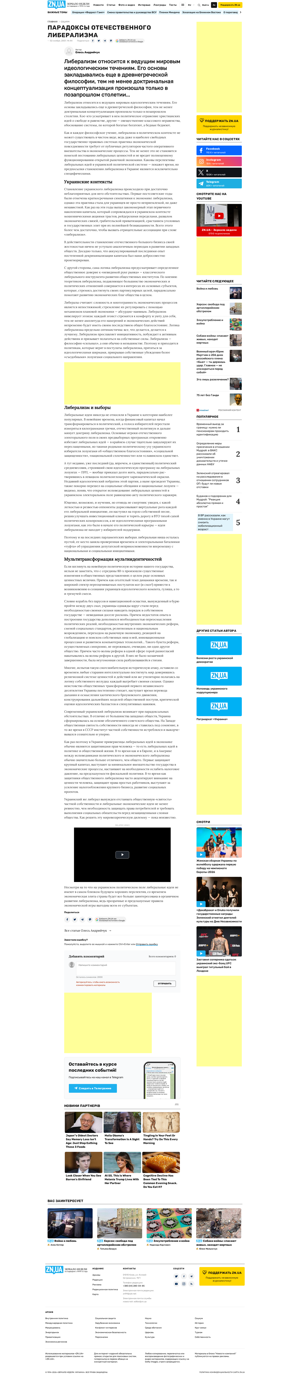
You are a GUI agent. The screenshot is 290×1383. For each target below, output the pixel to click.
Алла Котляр (57, 1245)
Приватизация (52, 1337)
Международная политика (58, 1323)
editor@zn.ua (140, 1301)
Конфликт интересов (106, 1327)
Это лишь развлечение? (213, 379)
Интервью (144, 4)
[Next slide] (240, 12)
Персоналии (101, 1337)
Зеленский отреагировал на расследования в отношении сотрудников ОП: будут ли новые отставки (213, 480)
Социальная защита (105, 1318)
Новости (98, 4)
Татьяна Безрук (108, 1249)
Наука (148, 1318)
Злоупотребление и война (210, 321)
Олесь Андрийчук (87, 52)
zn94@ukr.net (129, 1293)
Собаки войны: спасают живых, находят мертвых (213, 339)
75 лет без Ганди (208, 395)
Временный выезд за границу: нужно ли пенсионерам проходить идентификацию (213, 429)
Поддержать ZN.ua (230, 5)
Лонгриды (159, 4)
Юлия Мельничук (208, 1249)
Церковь (149, 1332)
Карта (95, 1294)
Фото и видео (126, 4)
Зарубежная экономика (107, 1323)
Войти (205, 5)
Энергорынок (52, 1332)
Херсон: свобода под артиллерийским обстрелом (211, 308)
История (199, 1323)
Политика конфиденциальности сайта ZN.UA (222, 1372)
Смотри (203, 822)
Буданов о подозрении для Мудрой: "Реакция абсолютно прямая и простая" (214, 501)
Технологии (151, 1323)
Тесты (173, 4)
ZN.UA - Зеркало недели (219, 230)
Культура (150, 1337)
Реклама (96, 1284)
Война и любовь (207, 288)
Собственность (203, 1337)
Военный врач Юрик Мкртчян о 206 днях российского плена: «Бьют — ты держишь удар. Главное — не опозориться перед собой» (211, 362)
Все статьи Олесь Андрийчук (85, 930)
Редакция (97, 1280)
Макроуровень (52, 1327)
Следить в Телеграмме (95, 1088)
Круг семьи (200, 1327)
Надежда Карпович (160, 1245)
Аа (214, 5)
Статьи (111, 4)
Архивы (96, 1275)
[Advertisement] (122, 383)
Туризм (198, 1332)
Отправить (165, 983)
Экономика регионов (56, 1342)
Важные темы (57, 12)
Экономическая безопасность (110, 1332)
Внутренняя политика (56, 1318)
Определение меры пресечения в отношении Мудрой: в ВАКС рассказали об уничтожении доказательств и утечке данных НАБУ (213, 454)
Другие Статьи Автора (216, 631)
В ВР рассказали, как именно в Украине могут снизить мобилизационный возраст (214, 522)
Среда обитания (153, 1327)
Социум (199, 1318)
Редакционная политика (105, 1289)
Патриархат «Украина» (212, 719)
